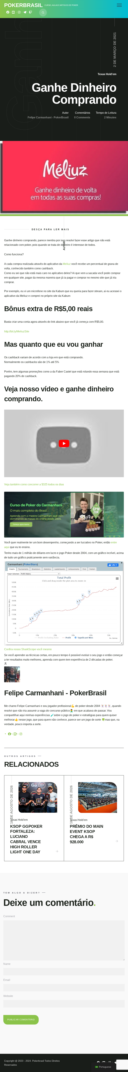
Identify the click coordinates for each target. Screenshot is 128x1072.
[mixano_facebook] (7, 13)
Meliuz (67, 263)
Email (6, 980)
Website (8, 996)
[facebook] (9, 734)
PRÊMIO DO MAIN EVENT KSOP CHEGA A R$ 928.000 (86, 834)
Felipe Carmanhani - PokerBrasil (48, 117)
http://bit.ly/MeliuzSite (16, 331)
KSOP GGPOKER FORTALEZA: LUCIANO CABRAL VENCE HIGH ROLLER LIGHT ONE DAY (26, 839)
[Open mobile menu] (119, 5)
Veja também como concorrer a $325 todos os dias (34, 484)
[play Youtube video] (64, 443)
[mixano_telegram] (24, 13)
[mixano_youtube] (13, 13)
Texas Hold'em (107, 74)
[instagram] (20, 734)
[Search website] (43, 12)
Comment (9, 916)
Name (6, 963)
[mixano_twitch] (30, 13)
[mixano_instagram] (19, 13)
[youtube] (15, 734)
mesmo (47, 649)
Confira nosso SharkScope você (23, 649)
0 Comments (82, 117)
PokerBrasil (23, 5)
